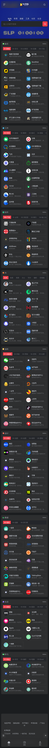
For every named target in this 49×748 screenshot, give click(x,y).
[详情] (23, 139)
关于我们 (25, 723)
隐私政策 (16, 723)
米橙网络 (15, 733)
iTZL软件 (7, 733)
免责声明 (7, 723)
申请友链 (34, 723)
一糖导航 (24, 733)
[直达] (23, 55)
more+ (44, 44)
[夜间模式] (45, 735)
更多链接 (32, 733)
